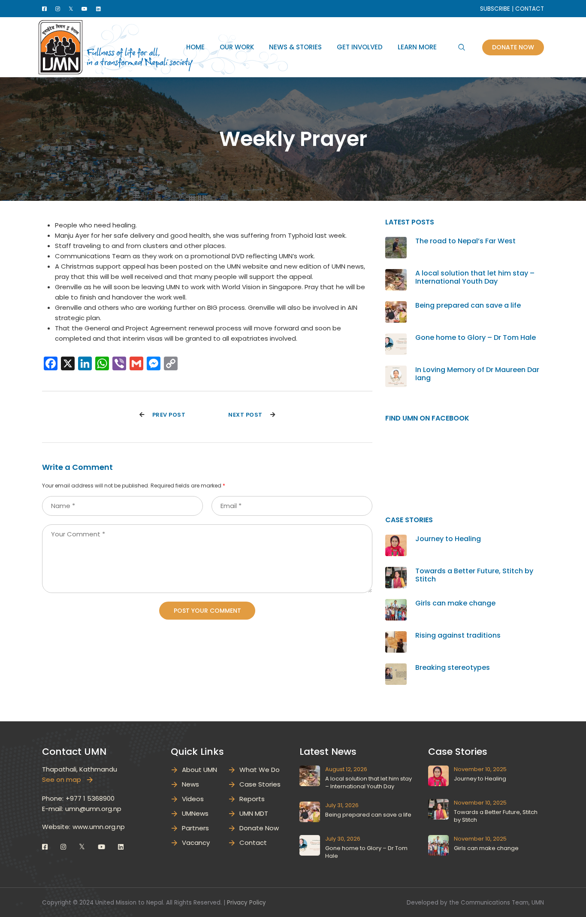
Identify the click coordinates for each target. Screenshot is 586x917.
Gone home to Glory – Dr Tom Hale (475, 337)
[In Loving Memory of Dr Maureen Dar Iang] (396, 370)
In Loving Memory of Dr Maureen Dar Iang (477, 374)
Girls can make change (455, 603)
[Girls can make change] (396, 603)
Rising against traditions (458, 635)
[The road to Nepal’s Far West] (396, 241)
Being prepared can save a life (468, 305)
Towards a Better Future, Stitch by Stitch (474, 575)
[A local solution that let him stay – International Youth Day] (396, 273)
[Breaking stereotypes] (396, 668)
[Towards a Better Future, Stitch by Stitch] (396, 571)
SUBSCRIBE (495, 9)
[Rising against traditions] (396, 636)
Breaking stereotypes (452, 667)
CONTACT (529, 9)
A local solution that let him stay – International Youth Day (475, 277)
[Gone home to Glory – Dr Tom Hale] (396, 338)
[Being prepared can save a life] (396, 306)
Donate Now (513, 47)
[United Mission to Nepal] (60, 46)
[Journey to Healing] (396, 539)
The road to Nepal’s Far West (465, 241)
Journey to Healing (448, 539)
